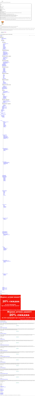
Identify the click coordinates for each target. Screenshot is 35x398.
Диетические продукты (5, 62)
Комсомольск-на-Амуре (3, 113)
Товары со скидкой (2, 390)
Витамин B (4, 68)
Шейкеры (4, 126)
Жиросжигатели (4, 105)
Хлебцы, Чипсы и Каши (6, 163)
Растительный (5, 248)
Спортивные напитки (5, 149)
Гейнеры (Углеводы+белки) (4, 88)
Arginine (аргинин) (5, 51)
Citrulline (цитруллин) (5, 52)
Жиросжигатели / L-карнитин (4, 102)
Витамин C (5, 178)
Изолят (4, 95)
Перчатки (4, 46)
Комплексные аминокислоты (5, 53)
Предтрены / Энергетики (4, 98)
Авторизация (3, 116)
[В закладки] (2, 332)
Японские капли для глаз (4, 107)
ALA (3, 81)
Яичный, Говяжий (4, 97)
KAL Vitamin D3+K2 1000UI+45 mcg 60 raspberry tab (5, 356)
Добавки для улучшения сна (5, 231)
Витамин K (4, 70)
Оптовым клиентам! (4, 114)
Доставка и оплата (2, 110)
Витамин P (4, 180)
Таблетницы (4, 47)
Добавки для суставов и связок (5, 83)
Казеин (4, 247)
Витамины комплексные (4, 65)
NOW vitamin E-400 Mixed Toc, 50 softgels (4, 373)
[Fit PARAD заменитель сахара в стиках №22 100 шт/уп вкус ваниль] (17, 22)
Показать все (4, 48)
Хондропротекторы (5, 86)
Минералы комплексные (5, 190)
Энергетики (4, 101)
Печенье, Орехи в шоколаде (5, 57)
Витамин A (5, 177)
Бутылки (4, 44)
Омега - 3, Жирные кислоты (5, 232)
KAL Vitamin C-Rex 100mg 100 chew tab (3, 350)
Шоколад (4, 58)
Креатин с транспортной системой (7, 234)
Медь (3, 76)
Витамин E (4, 179)
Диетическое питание (4, 59)
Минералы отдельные (4, 72)
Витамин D (4, 69)
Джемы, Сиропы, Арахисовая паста (7, 162)
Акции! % (2, 111)
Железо (4, 74)
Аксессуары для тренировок (5, 43)
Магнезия (4, 45)
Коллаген (4, 218)
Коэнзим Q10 (5, 206)
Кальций (4, 75)
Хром (3, 77)
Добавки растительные (4, 87)
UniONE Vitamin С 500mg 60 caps (3, 333)
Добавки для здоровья (4, 78)
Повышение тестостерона (4, 106)
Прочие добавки (4, 82)
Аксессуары (3, 41)
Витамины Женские (4, 64)
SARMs (3, 108)
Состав (1, 25)
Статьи (1, 389)
